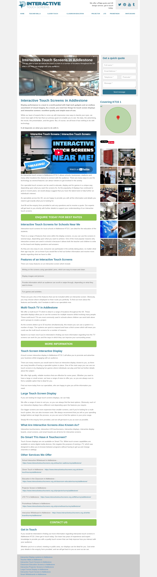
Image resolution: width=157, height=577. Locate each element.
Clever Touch (52, 13)
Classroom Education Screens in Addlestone (37, 564)
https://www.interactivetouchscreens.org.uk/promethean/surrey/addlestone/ (52, 506)
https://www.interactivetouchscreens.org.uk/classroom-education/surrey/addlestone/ (55, 481)
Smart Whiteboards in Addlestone (33, 574)
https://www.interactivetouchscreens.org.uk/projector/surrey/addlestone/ (50, 491)
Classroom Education (75, 13)
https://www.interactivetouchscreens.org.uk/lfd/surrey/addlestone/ (66, 497)
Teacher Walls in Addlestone (31, 560)
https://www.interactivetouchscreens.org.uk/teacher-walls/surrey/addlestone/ (52, 463)
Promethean (114, 13)
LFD (104, 13)
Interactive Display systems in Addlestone (36, 557)
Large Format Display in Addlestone (34, 569)
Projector (96, 13)
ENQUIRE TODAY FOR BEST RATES (58, 217)
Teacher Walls (35, 13)
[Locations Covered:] (20, 2)
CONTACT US (58, 522)
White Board (130, 13)
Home (22, 13)
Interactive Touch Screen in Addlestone (35, 572)
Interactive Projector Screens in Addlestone (37, 567)
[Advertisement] (78, 36)
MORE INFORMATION (59, 343)
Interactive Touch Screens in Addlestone (36, 562)
